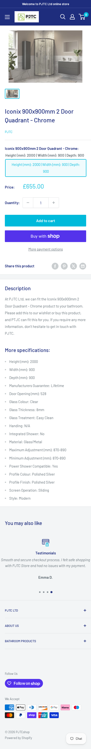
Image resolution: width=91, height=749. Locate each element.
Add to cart (45, 220)
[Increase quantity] (54, 203)
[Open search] (63, 16)
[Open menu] (7, 17)
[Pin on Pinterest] (64, 266)
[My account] (72, 16)
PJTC (9, 132)
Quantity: (12, 202)
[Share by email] (82, 266)
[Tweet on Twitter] (73, 266)
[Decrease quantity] (28, 203)
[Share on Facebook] (55, 266)
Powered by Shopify (18, 738)
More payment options (45, 249)
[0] (82, 17)
